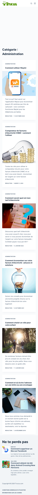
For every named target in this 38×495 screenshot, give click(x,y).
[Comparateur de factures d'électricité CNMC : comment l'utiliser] (19, 150)
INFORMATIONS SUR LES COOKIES (12, 492)
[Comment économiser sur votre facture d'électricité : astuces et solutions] (19, 280)
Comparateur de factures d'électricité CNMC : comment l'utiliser (18, 133)
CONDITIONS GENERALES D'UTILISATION (14, 490)
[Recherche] (31, 3)
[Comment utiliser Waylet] (19, 83)
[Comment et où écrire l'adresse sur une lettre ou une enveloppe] (19, 400)
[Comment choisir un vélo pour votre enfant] (19, 340)
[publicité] (19, 26)
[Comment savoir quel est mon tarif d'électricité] (19, 215)
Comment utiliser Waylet (15, 68)
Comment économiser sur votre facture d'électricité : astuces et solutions (18, 263)
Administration (10, 64)
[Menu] (35, 3)
